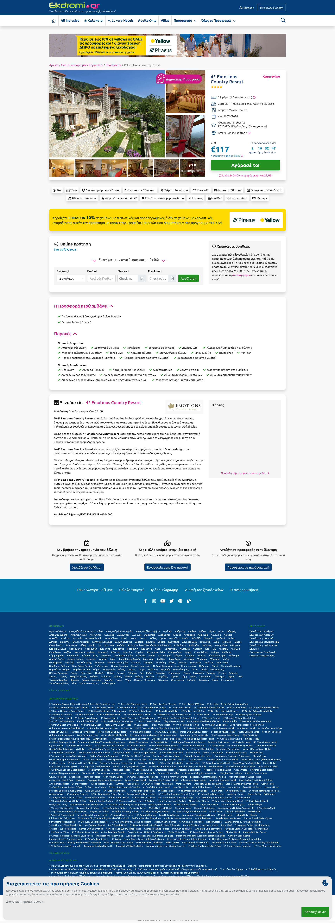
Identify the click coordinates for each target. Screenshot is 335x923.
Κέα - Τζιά (210, 648)
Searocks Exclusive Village (166, 755)
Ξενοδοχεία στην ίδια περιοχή (167, 567)
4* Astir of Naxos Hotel (61, 814)
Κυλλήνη (226, 652)
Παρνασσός (109, 669)
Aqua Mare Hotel (209, 804)
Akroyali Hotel (100, 738)
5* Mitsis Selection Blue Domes (65, 790)
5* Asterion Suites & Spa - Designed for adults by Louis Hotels (138, 804)
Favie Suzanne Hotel (87, 735)
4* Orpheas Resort (95, 825)
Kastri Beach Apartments (195, 842)
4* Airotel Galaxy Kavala (229, 738)
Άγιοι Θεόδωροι (57, 631)
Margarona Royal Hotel (83, 731)
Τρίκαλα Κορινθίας (91, 679)
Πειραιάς (165, 669)
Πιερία (204, 669)
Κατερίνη (197, 648)
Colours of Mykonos (204, 807)
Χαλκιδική (204, 679)
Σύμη (184, 676)
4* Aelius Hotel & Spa (202, 748)
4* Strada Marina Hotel (61, 807)
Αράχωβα (203, 634)
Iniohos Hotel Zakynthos (62, 818)
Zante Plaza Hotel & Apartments (138, 717)
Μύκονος (135, 662)
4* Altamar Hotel (246, 728)
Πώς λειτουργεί (131, 590)
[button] (71, 278)
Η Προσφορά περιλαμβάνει (81, 306)
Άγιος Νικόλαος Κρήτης (148, 631)
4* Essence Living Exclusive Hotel (199, 773)
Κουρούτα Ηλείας (156, 652)
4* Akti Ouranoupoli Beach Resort (67, 769)
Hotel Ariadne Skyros (165, 821)
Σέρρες (222, 672)
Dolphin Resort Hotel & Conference (146, 832)
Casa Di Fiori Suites (169, 814)
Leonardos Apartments (193, 745)
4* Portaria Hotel (241, 742)
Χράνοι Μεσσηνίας (88, 683)
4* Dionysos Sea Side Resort (92, 821)
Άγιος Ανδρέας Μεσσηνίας (119, 631)
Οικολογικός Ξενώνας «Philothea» (232, 755)
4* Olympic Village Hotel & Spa (239, 717)
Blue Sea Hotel (250, 735)
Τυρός (119, 679)
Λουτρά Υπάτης (75, 658)
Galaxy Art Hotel (146, 762)
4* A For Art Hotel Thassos (136, 755)
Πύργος (120, 672)
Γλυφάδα (208, 638)
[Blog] (189, 600)
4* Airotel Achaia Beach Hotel (257, 710)
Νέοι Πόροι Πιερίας (82, 665)
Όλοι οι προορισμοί (73, 65)
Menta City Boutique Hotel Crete (200, 825)
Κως (95, 655)
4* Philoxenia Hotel (223, 728)
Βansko (143, 638)
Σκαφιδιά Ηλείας (78, 676)
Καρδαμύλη (91, 648)
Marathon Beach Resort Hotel (222, 759)
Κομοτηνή (103, 652)
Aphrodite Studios (268, 766)
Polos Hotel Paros (252, 787)
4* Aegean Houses (146, 814)
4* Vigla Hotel (225, 814)
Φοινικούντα (177, 679)
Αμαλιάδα (109, 634)
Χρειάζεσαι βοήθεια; (86, 567)
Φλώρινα (163, 679)
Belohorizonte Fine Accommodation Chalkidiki (200, 835)
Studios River (216, 766)
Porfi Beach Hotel (117, 825)
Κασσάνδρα (170, 648)
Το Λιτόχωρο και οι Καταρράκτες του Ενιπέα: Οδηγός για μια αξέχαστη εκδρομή (176, 869)
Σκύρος (118, 676)
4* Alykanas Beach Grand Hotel (203, 721)
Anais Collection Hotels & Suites (255, 780)
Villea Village (255, 804)
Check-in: (123, 271)
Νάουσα (183, 662)
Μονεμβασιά (55, 662)
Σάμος (187, 672)
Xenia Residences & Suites (178, 818)
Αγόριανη (180, 631)
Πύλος (110, 672)
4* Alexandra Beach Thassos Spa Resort (103, 759)
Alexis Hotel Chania (199, 800)
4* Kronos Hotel (109, 717)
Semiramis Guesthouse (228, 748)
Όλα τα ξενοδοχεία (59, 852)
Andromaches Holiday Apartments (236, 807)
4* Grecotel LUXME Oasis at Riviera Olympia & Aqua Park (150, 728)
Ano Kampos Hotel (59, 783)
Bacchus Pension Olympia (192, 766)
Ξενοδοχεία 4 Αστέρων (262, 634)
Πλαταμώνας (217, 669)
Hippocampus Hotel (118, 797)
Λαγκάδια (106, 655)
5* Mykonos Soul (266, 807)
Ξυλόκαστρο (101, 665)
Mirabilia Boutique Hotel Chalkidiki (167, 759)
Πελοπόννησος (180, 669)
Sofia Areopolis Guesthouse (118, 842)
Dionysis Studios (121, 752)
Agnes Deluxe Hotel (135, 780)
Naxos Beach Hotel (95, 797)
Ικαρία (92, 645)
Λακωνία (140, 655)
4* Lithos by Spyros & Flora (155, 811)
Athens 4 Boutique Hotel (222, 780)
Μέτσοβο (214, 658)
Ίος (99, 645)
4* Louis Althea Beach (112, 832)
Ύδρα (128, 679)
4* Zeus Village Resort (96, 839)
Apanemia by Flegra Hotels (194, 735)
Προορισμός (183, 20)
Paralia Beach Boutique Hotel (94, 752)
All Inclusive (70, 20)
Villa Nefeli (216, 790)
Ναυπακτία (195, 662)
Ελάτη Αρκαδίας (81, 641)
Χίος (74, 683)
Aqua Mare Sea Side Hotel (246, 762)
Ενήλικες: (63, 271)
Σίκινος (52, 676)
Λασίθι (151, 655)
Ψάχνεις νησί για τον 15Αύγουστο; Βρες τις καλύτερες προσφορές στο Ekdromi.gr (157, 872)
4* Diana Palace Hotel (265, 742)
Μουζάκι (69, 662)
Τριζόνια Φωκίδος (58, 679)
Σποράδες (162, 676)
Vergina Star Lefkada (231, 773)
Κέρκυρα (235, 648)
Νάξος (172, 662)
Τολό (239, 676)
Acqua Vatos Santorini (171, 752)
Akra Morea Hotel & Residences (247, 724)
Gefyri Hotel (267, 783)
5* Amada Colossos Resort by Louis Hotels (71, 835)
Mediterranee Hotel (99, 769)
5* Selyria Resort (211, 717)
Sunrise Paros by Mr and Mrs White (243, 821)
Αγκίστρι (167, 631)
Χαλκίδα (191, 679)
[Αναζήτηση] (283, 20)
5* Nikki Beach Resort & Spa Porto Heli (69, 738)
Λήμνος (201, 655)
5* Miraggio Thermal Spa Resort (188, 742)
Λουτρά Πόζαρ (56, 658)
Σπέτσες (150, 676)
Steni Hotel (88, 773)
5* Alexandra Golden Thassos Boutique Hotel (101, 742)
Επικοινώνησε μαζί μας (94, 590)
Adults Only (147, 20)
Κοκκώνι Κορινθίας (84, 652)
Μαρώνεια (148, 658)
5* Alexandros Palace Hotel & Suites (135, 800)
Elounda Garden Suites (101, 800)
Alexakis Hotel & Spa (101, 783)
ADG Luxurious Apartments (109, 745)
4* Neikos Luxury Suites (239, 745)
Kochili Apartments (236, 752)
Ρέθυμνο (132, 672)
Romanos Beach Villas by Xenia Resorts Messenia (75, 842)
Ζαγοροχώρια (189, 641)
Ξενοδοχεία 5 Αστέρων (262, 631)
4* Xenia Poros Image (86, 717)
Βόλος (153, 638)
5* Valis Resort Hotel (103, 707)
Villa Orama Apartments (193, 780)
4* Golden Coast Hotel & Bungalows (107, 710)
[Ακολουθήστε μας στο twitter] (171, 600)
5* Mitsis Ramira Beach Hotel (264, 790)
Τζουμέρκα (219, 676)
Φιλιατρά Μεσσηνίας (144, 679)
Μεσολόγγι (174, 658)
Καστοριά (185, 648)
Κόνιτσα (115, 652)
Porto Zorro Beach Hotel (117, 724)
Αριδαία (228, 634)
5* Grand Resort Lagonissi (237, 845)
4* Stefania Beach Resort (197, 728)
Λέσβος (178, 655)
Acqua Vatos (240, 769)
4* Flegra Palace (166, 790)
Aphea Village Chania (239, 835)
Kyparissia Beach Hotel (189, 769)
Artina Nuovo (56, 793)
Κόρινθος (127, 652)
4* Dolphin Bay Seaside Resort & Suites (178, 717)
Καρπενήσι (96, 65)
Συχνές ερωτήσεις (244, 590)
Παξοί (215, 665)
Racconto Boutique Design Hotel (117, 762)
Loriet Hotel (269, 762)
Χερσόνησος (227, 679)
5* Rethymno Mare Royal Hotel (65, 825)
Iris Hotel (80, 748)
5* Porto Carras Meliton (148, 721)
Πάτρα (141, 669)
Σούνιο (128, 676)
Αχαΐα (133, 638)
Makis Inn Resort (236, 793)
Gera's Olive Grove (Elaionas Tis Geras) (261, 759)
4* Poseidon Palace (127, 707)
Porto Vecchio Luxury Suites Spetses (186, 839)
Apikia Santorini (138, 807)
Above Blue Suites (138, 742)
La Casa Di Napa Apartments (64, 773)
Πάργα (96, 669)
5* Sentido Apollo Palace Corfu (107, 793)
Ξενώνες (254, 648)
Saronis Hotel (193, 752)
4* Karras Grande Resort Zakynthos (130, 738)
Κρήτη (188, 652)
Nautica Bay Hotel (236, 707)
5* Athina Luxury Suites (227, 787)
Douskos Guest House (87, 807)
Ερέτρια (139, 641)
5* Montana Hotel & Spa (153, 707)
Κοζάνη (68, 652)
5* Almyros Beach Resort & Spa (65, 797)
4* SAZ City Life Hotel (165, 731)
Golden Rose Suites (213, 752)
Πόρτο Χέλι (86, 672)
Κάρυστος (146, 648)
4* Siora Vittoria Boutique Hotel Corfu (167, 748)
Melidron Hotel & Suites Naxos (245, 776)
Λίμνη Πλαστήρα (216, 655)
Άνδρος (177, 634)
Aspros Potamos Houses (156, 828)
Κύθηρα (215, 652)
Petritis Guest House (256, 773)
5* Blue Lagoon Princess (248, 714)
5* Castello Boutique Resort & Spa (176, 793)
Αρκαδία (53, 638)
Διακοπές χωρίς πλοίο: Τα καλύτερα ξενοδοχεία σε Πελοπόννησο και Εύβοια (167, 865)
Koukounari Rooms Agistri (63, 766)
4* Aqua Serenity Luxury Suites (206, 832)
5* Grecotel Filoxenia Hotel (132, 703)
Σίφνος (63, 676)
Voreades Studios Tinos (224, 842)
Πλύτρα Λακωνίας (58, 672)
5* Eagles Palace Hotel (121, 814)
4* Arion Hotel (201, 714)
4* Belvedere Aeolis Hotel (216, 762)
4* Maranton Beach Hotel (136, 714)
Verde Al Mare (183, 783)
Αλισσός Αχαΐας (78, 634)
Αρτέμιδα (77, 638)
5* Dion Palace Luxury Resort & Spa (172, 714)
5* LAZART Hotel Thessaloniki (157, 783)
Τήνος (231, 676)
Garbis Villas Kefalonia (61, 748)
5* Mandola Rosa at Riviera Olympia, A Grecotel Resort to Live (82, 703)
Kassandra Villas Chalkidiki (129, 845)
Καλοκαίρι (95, 20)
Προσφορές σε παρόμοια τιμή (248, 567)
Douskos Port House (218, 742)
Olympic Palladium (235, 811)
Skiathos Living (57, 762)
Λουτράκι (91, 658)
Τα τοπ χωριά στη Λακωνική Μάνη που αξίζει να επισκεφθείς (80, 872)
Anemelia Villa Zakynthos (208, 828)
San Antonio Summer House (111, 773)
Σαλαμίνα (160, 672)
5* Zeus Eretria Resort (141, 710)
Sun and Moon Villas (168, 773)
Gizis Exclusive (92, 790)
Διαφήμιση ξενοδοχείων (204, 590)
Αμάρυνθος (123, 634)
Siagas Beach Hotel (174, 721)
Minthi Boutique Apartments (64, 759)
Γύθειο (231, 638)
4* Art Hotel (215, 811)
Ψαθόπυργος (108, 683)
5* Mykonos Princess (77, 793)
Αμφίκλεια (149, 634)
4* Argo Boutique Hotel (142, 790)
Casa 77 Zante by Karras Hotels (242, 783)
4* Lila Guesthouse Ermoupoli (64, 845)
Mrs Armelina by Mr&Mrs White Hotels (131, 821)
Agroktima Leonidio (133, 748)
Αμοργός (136, 634)
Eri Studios (269, 793)
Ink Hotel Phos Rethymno (109, 835)
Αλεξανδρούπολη (58, 634)
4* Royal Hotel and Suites (217, 769)
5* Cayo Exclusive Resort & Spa (65, 787)
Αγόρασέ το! (245, 165)
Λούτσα (103, 658)
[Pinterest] (180, 600)
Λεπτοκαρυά (164, 655)
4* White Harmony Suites (125, 811)
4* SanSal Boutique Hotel (156, 787)
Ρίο (141, 672)
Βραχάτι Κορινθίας (169, 638)
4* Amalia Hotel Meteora (79, 745)
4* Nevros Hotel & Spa (61, 780)
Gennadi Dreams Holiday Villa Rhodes (259, 842)
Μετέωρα (202, 658)
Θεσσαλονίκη (56, 645)
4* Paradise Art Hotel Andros (102, 728)
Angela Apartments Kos (228, 818)
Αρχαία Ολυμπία (93, 638)
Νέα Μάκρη (223, 662)
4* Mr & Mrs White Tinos (186, 724)
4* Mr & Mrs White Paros (174, 776)
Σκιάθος (94, 676)
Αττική (124, 638)
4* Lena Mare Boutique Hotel (227, 800)
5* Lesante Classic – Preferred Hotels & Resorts (155, 825)
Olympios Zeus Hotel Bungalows (105, 780)
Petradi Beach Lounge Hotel (92, 814)
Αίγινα (212, 631)
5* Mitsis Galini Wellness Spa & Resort (69, 707)
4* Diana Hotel (216, 745)
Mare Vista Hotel (161, 724)
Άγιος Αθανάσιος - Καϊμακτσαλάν (86, 631)
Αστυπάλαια (111, 638)
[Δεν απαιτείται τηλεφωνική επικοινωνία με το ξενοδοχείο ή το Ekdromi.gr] (249, 133)
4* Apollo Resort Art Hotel (197, 755)
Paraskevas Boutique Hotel (141, 793)
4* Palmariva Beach (91, 724)
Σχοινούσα (205, 676)
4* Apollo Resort (203, 818)
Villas (165, 20)
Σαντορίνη (198, 672)
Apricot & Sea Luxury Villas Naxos (123, 828)
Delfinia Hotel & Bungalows (146, 818)
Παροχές (63, 333)
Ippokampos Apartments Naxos (198, 814)
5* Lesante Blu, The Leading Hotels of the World (103, 818)
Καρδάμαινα (75, 648)
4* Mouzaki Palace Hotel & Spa (117, 721)
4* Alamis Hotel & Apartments (142, 776)
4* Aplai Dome (242, 797)
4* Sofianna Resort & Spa (85, 832)
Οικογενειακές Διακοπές (262, 655)
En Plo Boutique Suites (114, 807)
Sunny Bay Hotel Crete (134, 766)
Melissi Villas (254, 811)
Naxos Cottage (214, 821)
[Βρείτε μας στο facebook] (145, 600)
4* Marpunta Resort (140, 731)
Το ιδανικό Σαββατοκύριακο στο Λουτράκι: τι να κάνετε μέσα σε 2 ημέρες (87, 865)
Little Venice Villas (59, 832)
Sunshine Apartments (145, 752)
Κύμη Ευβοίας (56, 655)
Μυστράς (148, 662)
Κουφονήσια (174, 652)
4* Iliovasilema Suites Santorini (104, 748)
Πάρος (121, 669)
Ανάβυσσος (164, 634)
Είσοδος (248, 7)
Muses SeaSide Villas (248, 731)
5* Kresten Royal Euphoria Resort (214, 797)
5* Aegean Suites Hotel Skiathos (252, 825)
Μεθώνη (161, 658)
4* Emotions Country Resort (113, 402)
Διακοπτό (65, 641)
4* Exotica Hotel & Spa (193, 710)
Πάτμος (131, 669)
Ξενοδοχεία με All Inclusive (264, 645)
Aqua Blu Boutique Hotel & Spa (86, 804)
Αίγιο (221, 631)
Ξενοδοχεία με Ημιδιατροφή (264, 641)
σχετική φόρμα (241, 275)
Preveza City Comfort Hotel (163, 780)
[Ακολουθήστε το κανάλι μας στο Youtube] (163, 600)
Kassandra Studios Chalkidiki (98, 845)
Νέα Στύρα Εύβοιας (59, 665)
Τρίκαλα (75, 679)
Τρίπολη (108, 679)
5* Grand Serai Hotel (179, 707)
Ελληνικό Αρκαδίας (102, 641)
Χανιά (215, 679)
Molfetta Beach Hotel (160, 807)
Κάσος (158, 648)
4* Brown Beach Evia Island (63, 724)
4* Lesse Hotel (141, 724)
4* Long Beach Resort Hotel (264, 707)
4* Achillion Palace (202, 787)
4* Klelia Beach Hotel (60, 717)
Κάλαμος (207, 645)
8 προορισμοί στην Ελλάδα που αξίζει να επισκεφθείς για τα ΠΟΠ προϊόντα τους (90, 869)
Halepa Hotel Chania (246, 814)
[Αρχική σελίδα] (54, 20)
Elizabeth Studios (58, 731)
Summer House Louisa (127, 783)
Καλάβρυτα (180, 645)
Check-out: (154, 271)
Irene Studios (230, 721)
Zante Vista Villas (177, 832)
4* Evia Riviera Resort (60, 714)
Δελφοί (53, 641)
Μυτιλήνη (161, 662)
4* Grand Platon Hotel (108, 714)
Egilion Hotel (56, 745)
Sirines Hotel (252, 738)
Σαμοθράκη (174, 672)
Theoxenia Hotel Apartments (255, 721)
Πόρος (74, 672)
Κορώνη (139, 652)
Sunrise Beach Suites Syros (258, 818)
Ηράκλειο (226, 641)
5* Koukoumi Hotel (235, 790)
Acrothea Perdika (137, 759)
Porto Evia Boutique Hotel (194, 731)
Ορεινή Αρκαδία (119, 665)
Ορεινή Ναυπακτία (140, 665)
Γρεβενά (220, 638)
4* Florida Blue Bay (222, 714)
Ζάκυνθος (205, 641)
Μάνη (113, 658)
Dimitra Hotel (232, 832)
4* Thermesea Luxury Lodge (193, 790)
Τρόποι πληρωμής (164, 590)
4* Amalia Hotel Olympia (114, 735)
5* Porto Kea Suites (95, 787)
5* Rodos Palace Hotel (223, 731)
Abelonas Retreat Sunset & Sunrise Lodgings (149, 835)
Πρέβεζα (99, 672)
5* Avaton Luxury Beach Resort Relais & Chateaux (137, 839)
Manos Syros (259, 755)
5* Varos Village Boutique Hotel (189, 811)
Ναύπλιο (209, 662)
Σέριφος (211, 672)
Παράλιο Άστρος (81, 669)
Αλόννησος (95, 634)
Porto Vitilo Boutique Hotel (112, 731)
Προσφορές (113, 65)
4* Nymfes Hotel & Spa (270, 728)
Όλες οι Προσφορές (216, 20)
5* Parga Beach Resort (262, 769)
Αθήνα (202, 631)
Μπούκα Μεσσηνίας (118, 662)
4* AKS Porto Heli (84, 714)
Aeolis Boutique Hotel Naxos (199, 738)
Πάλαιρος (204, 665)
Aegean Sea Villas (99, 811)
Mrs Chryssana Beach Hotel (225, 735)
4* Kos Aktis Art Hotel (143, 797)
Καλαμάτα (194, 645)
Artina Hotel (192, 762)
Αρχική (54, 65)
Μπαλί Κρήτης (84, 662)
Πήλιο (195, 669)
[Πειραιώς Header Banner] (167, 45)
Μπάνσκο (99, 662)
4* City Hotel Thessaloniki (62, 752)
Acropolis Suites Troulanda (208, 783)
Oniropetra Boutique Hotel (166, 738)
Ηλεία (216, 641)
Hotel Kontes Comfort (186, 804)
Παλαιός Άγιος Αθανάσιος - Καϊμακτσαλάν (174, 665)
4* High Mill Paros (271, 731)
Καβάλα (121, 645)
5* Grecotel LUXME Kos (191, 703)
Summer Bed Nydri (182, 828)
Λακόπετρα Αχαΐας (123, 655)
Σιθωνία (233, 672)
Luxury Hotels (122, 20)
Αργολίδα (216, 634)
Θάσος (238, 641)
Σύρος (193, 676)
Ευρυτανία (173, 641)
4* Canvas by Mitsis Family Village (175, 797)
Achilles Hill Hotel (136, 745)
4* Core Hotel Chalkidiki (170, 762)
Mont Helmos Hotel (266, 745)
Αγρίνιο (192, 631)
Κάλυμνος (235, 645)
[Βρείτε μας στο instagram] (154, 600)
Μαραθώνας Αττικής (129, 658)
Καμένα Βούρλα (57, 648)
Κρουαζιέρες (200, 652)
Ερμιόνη (150, 641)
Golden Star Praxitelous (61, 735)
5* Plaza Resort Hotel (115, 790)
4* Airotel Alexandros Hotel (240, 766)
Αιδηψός (231, 631)
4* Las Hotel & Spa (142, 769)
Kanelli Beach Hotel (87, 721)
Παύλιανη (153, 669)
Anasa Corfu (254, 793)
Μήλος (226, 658)
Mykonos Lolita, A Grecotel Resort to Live (247, 828)
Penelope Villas (183, 807)
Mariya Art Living (58, 804)
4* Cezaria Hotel (159, 742)
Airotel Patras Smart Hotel (257, 748)
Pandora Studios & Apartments (65, 839)
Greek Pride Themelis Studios (84, 776)
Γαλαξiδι (196, 638)
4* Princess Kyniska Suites (162, 766)
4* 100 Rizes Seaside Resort (163, 745)
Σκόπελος (106, 676)
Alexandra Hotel (121, 769)
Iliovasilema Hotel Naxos (62, 821)
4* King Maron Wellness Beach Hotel (99, 766)
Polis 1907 (226, 825)
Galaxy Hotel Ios (57, 776)
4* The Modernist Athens (267, 845)
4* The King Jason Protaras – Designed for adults (235, 839)
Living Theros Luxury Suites (171, 800)
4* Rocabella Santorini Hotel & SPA (67, 800)
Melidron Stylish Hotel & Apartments (165, 845)
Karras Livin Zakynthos (91, 828)
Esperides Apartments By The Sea (208, 776)
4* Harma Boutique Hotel (211, 793)
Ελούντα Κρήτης (123, 641)
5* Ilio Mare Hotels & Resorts (223, 710)
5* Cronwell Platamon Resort (208, 707)
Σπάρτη (139, 676)
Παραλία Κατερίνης (231, 665)
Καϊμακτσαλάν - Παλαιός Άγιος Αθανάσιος (149, 645)
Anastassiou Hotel (164, 769)
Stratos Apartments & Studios (124, 787)
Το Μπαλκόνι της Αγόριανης (104, 755)
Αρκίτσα (65, 638)
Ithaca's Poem (195, 759)
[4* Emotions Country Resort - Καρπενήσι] (107, 113)
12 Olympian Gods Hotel (214, 724)
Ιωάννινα (109, 645)
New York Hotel (181, 787)
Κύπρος (86, 655)
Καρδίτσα (105, 648)
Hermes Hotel (271, 787)
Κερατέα (223, 648)
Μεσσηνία (189, 658)
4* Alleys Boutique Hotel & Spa (204, 845)
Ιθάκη (83, 645)
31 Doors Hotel (80, 783)
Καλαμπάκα (221, 645)
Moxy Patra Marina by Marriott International (153, 735)
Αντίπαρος (189, 634)
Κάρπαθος (118, 648)
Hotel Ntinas (256, 752)
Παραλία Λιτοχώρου (59, 669)
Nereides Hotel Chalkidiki (149, 842)
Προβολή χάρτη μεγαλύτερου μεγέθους (244, 473)
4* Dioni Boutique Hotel (62, 742)
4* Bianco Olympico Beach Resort (67, 710)
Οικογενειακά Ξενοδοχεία (263, 652)
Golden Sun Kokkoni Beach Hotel (66, 728)
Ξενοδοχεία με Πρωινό (261, 638)
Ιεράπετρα (71, 645)
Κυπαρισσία (73, 655)
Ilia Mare (80, 780)
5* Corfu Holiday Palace (61, 721)
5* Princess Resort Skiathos (82, 762)
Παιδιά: (92, 271)
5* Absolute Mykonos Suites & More (68, 755)
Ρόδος (149, 672)
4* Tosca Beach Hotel (167, 710)
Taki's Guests (172, 842)
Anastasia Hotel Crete (254, 832)
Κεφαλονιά (55, 652)
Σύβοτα (174, 676)
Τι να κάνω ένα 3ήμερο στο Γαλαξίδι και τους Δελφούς (248, 869)
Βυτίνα (185, 638)
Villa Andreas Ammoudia (142, 773)
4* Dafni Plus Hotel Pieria (62, 828)
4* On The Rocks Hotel (191, 821)
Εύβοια (161, 641)
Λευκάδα (189, 655)
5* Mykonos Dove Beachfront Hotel (68, 811)
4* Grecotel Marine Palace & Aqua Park (227, 703)
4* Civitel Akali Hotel (257, 800)
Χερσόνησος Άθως (59, 683)
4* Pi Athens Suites (113, 776)
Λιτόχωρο (234, 655)
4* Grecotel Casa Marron (163, 703)
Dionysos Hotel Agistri (233, 804)
